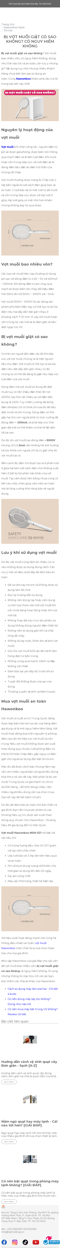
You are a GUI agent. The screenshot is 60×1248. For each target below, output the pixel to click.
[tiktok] (25, 1242)
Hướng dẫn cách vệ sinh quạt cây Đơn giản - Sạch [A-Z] (29, 1063)
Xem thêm (9, 1082)
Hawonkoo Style (14, 27)
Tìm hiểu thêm (45, 4)
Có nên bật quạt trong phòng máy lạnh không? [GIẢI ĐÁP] (30, 1183)
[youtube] (36, 1242)
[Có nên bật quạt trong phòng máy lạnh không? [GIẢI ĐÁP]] (30, 1159)
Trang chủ (8, 24)
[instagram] (15, 1242)
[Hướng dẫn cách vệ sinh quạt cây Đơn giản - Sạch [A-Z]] (30, 1039)
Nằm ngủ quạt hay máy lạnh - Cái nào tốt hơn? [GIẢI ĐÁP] (29, 1123)
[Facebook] (4, 1242)
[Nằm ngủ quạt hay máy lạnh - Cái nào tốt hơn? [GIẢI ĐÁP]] (30, 1099)
